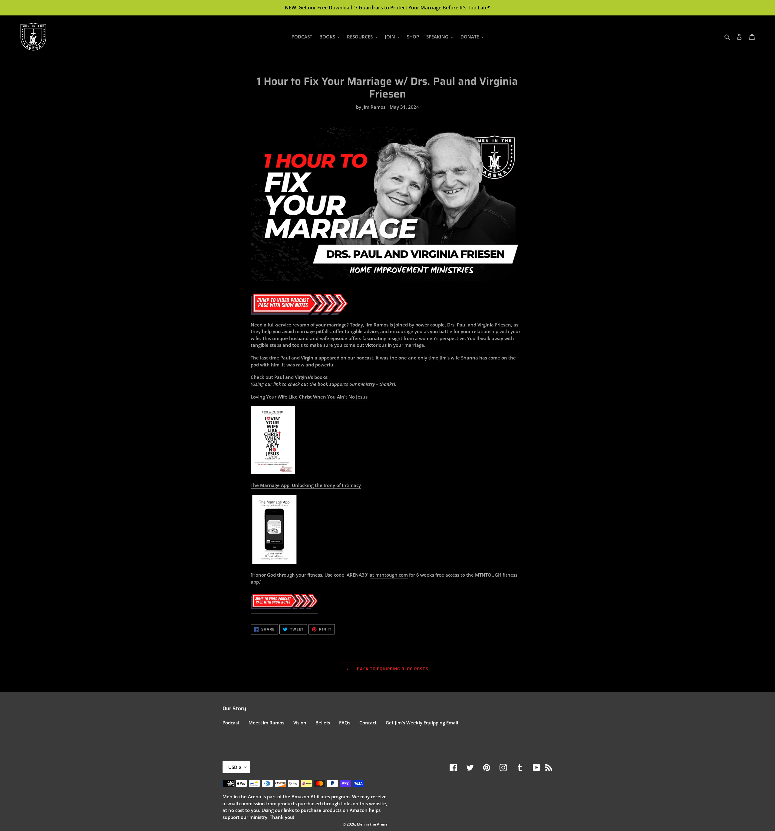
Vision (299, 723)
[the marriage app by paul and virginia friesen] (274, 562)
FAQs (344, 723)
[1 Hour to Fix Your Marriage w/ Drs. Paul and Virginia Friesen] (299, 318)
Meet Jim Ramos (266, 723)
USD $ (234, 767)
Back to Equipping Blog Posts (392, 669)
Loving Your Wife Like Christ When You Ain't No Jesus (309, 397)
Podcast (231, 723)
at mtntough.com (389, 575)
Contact (368, 723)
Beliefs (322, 723)
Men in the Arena (372, 824)
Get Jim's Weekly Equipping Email (422, 723)
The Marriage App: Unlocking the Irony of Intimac (304, 485)
